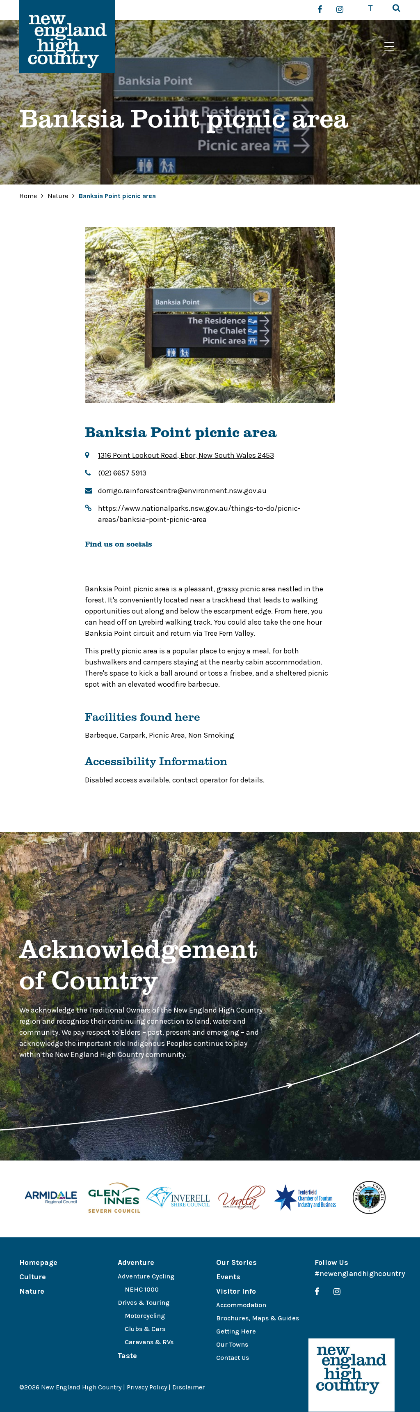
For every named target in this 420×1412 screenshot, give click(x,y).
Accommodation (241, 1305)
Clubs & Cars (145, 1329)
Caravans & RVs (149, 1342)
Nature (59, 196)
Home (28, 196)
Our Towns (232, 1344)
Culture (32, 1276)
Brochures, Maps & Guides (257, 1318)
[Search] (396, 9)
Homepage (38, 1262)
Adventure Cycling (146, 1276)
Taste (127, 1355)
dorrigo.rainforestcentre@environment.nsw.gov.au (182, 490)
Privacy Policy (147, 1387)
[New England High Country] (351, 1375)
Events (228, 1276)
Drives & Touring (143, 1302)
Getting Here (236, 1331)
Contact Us (232, 1357)
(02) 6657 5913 (122, 473)
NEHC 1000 (142, 1289)
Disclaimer (188, 1387)
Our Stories (236, 1262)
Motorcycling (145, 1316)
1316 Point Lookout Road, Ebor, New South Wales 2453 (186, 455)
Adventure (136, 1262)
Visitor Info (236, 1291)
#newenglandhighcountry (360, 1273)
